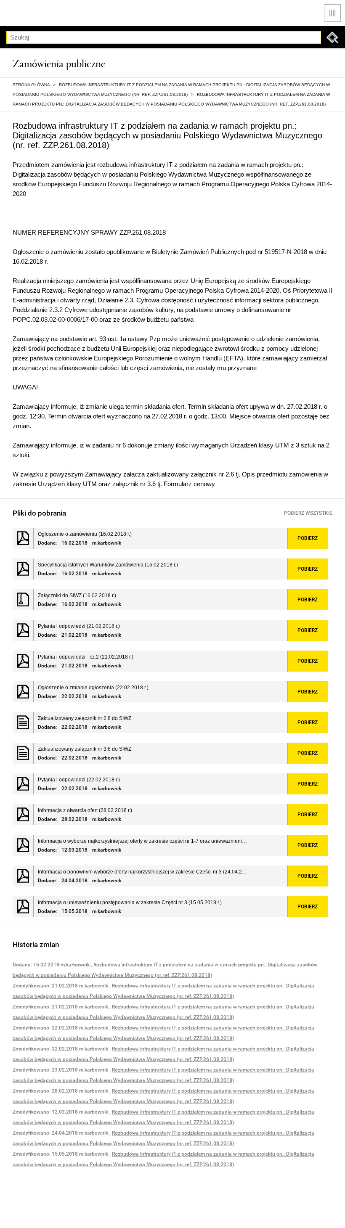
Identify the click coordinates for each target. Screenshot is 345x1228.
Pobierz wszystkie (308, 513)
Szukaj (332, 37)
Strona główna (31, 84)
